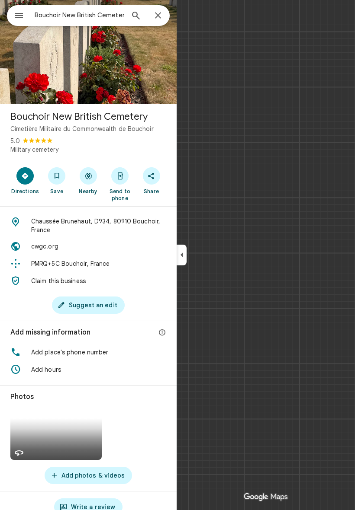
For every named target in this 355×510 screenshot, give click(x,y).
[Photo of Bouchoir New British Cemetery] (88, 52)
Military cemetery (34, 149)
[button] (88, 352)
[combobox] (79, 15)
